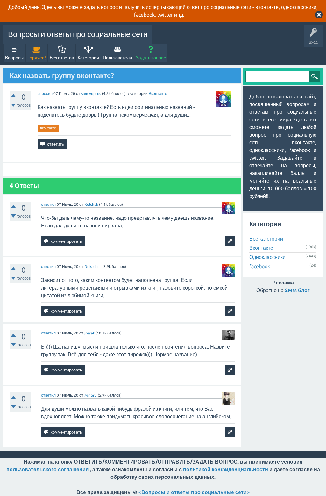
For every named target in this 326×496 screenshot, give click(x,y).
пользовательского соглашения (47, 469)
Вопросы (14, 57)
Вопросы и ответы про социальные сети (77, 34)
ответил (48, 204)
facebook (259, 266)
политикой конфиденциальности (225, 469)
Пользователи (117, 57)
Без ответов (62, 57)
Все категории (266, 238)
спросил (45, 93)
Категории (88, 57)
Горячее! (36, 57)
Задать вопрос (151, 57)
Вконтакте (158, 93)
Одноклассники (267, 257)
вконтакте (48, 128)
